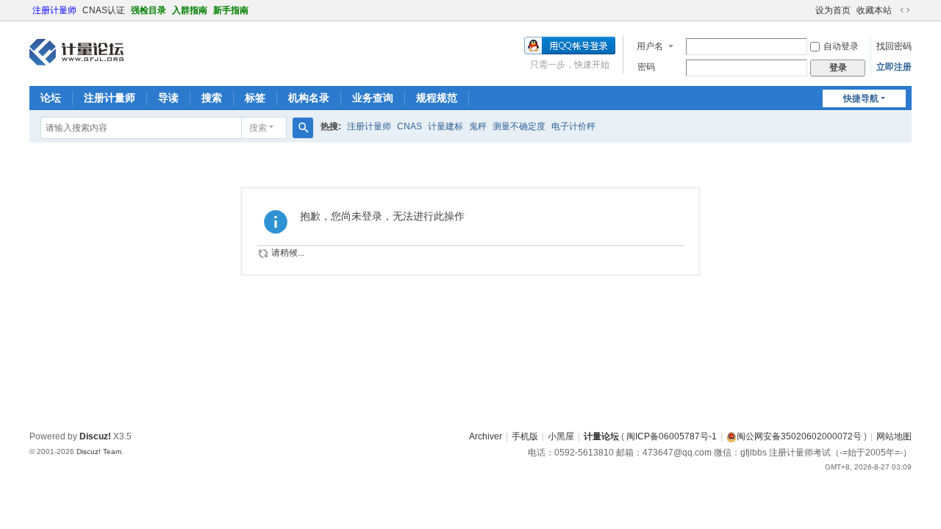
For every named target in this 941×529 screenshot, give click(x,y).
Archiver (485, 436)
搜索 (211, 98)
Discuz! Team (98, 451)
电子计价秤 (573, 126)
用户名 (650, 46)
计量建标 (445, 126)
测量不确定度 (519, 126)
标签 (255, 98)
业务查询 (372, 98)
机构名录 (308, 98)
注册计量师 (54, 10)
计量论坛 (601, 436)
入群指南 (189, 10)
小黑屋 (561, 436)
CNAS (409, 126)
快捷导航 (861, 98)
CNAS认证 (103, 10)
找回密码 (894, 46)
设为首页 (833, 10)
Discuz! (95, 436)
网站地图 (894, 436)
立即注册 (894, 67)
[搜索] (303, 128)
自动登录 (841, 46)
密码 (646, 67)
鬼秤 (478, 126)
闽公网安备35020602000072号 (799, 436)
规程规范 (436, 98)
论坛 (50, 98)
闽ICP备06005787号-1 (671, 436)
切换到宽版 (905, 10)
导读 (168, 98)
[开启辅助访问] (808, 10)
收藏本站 (874, 10)
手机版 (525, 436)
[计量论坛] (76, 52)
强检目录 (148, 10)
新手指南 (230, 10)
